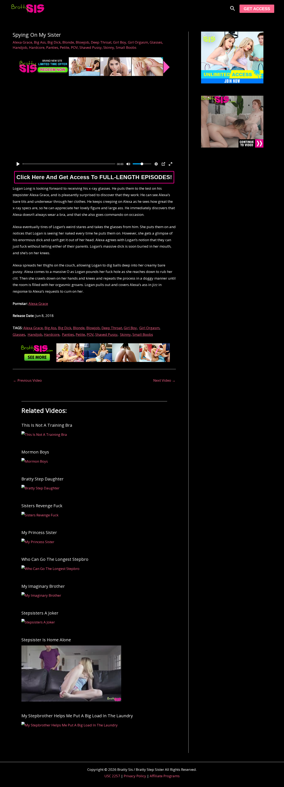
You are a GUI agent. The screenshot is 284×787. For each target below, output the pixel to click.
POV (74, 47)
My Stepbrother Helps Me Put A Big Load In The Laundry (77, 716)
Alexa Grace (22, 42)
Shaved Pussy (90, 47)
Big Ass (40, 42)
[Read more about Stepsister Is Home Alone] (71, 673)
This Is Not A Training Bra (46, 425)
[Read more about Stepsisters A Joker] (38, 622)
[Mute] (128, 164)
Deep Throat (101, 42)
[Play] (18, 164)
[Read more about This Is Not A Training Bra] (44, 434)
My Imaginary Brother (43, 586)
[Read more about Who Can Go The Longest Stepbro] (50, 568)
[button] (232, 9)
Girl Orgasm (138, 42)
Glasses (156, 42)
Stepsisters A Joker (39, 613)
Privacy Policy (135, 776)
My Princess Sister (39, 532)
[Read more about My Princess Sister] (37, 541)
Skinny (108, 47)
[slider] (68, 164)
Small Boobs (126, 47)
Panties (52, 47)
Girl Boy (119, 42)
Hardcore (36, 47)
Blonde (68, 42)
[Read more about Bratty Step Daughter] (40, 487)
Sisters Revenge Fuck (41, 505)
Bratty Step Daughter (42, 479)
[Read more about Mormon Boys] (34, 460)
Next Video (164, 380)
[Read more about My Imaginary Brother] (41, 595)
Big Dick (54, 42)
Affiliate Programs (165, 776)
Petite (64, 47)
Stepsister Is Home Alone (46, 640)
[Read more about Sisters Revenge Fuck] (39, 514)
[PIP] (163, 164)
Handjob (20, 47)
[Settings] (156, 164)
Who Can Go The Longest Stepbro (54, 559)
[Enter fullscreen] (170, 164)
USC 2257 (112, 776)
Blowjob (82, 42)
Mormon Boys (35, 452)
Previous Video (27, 380)
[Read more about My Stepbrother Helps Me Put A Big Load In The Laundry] (69, 724)
